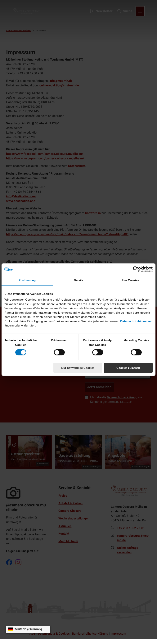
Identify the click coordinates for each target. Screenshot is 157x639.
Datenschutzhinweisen (136, 321)
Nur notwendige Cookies (77, 367)
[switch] (59, 352)
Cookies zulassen (128, 367)
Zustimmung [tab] (27, 280)
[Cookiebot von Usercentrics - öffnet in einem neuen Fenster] (136, 269)
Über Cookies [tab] (130, 280)
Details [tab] (78, 280)
